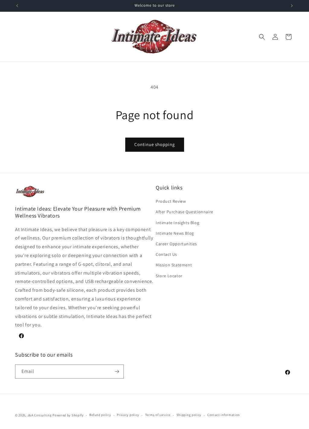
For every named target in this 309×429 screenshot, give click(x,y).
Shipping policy (189, 415)
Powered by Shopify (68, 415)
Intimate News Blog (175, 233)
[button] (262, 36)
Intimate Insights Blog (177, 222)
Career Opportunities (176, 243)
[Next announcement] (291, 5)
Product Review (171, 201)
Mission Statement (174, 265)
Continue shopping (154, 144)
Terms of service (157, 415)
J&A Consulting (39, 415)
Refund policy (100, 415)
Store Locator (169, 275)
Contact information (223, 415)
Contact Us (166, 254)
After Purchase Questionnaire (184, 211)
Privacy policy (128, 415)
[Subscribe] (116, 371)
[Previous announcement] (17, 5)
